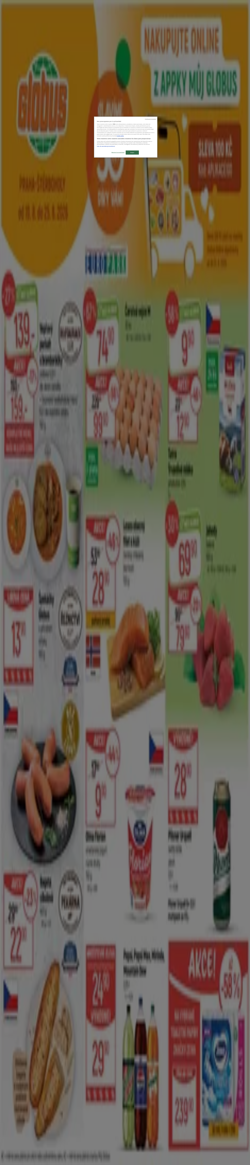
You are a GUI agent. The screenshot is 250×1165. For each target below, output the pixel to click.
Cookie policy (120, 136)
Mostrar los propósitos (118, 152)
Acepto (132, 152)
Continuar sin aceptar (150, 119)
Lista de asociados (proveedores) (106, 146)
